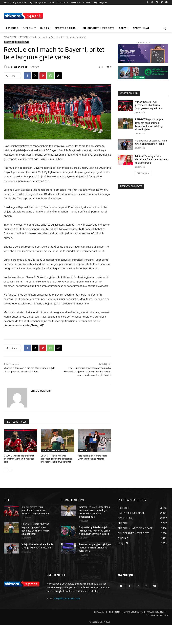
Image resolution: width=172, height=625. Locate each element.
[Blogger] (121, 586)
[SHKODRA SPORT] (6, 67)
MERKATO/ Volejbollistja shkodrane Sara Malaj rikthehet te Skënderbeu (151, 159)
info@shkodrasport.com (67, 598)
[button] (164, 28)
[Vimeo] (162, 2)
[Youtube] (166, 2)
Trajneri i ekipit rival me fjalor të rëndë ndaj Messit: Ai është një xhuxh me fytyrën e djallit (94, 530)
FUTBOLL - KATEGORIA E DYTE (54, 450)
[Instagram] (152, 2)
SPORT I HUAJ (22, 42)
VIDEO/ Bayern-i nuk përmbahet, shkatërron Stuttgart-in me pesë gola (19, 458)
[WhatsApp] (50, 75)
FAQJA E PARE (10, 37)
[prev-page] (6, 470)
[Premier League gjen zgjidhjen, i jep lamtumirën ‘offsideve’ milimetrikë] (68, 548)
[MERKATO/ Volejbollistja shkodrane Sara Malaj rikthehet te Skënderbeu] (125, 160)
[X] (157, 2)
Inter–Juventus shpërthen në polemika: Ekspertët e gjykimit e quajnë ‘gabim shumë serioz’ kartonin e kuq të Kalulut (87, 372)
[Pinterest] (42, 75)
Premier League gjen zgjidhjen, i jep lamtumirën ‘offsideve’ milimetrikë (95, 547)
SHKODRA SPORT (19, 67)
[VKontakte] (154, 586)
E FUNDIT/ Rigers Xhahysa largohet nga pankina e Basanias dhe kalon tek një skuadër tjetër (56, 458)
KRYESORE (23, 37)
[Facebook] (148, 2)
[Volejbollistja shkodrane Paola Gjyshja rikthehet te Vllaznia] (94, 440)
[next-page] (11, 470)
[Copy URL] (58, 75)
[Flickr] (137, 586)
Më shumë (142, 173)
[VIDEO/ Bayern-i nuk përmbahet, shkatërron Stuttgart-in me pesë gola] (20, 440)
